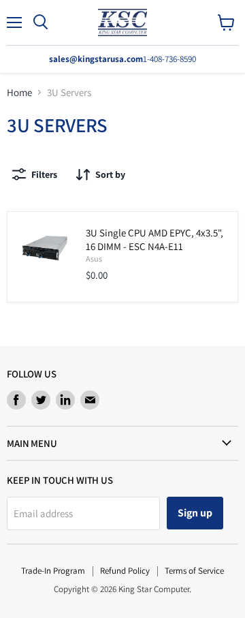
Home (19, 92)
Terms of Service (194, 570)
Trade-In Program (53, 570)
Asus (94, 258)
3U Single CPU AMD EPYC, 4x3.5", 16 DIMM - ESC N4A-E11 (154, 239)
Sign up (195, 513)
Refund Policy (125, 570)
